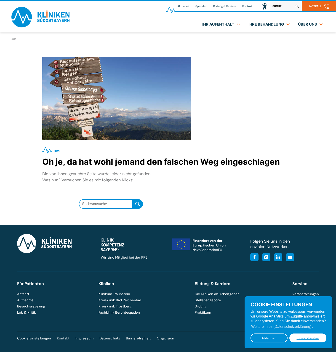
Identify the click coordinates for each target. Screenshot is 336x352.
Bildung (200, 306)
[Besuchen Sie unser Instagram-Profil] (264, 257)
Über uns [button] (307, 24)
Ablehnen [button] (269, 338)
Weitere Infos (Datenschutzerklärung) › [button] (282, 326)
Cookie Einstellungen (34, 338)
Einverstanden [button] (308, 338)
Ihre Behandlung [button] (266, 24)
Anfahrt (23, 294)
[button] (264, 6)
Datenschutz (109, 338)
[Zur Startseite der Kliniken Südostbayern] (40, 25)
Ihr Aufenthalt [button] (218, 24)
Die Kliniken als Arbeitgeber (217, 294)
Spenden (201, 6)
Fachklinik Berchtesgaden (119, 312)
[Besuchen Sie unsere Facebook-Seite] (254, 257)
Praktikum (203, 312)
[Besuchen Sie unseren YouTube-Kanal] (288, 257)
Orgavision (165, 338)
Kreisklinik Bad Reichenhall (120, 300)
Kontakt (247, 6)
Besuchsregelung (31, 306)
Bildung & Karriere (224, 6)
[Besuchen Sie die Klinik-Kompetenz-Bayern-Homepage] (112, 250)
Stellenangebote (208, 300)
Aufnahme (25, 300)
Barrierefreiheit (138, 338)
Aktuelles (183, 6)
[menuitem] (221, 24)
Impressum (84, 338)
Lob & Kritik (26, 312)
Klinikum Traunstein (114, 294)
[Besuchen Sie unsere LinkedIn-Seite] (276, 257)
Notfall (315, 6)
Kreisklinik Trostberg (115, 306)
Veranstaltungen (305, 294)
